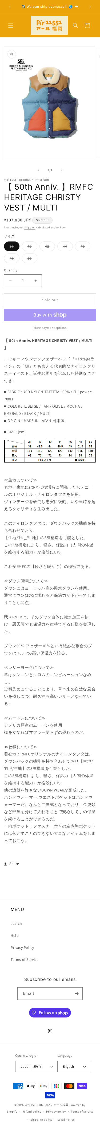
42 (50, 247)
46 (85, 247)
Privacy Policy (22, 947)
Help (15, 935)
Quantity (10, 270)
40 (32, 247)
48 (14, 259)
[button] (11, 25)
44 (68, 247)
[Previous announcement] (10, 7)
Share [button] (14, 863)
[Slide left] (38, 170)
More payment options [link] (50, 328)
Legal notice (65, 1119)
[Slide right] (62, 170)
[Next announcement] (90, 7)
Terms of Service (25, 959)
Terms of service (82, 1111)
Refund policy (31, 1111)
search (16, 923)
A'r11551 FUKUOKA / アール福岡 (47, 1105)
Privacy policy (56, 1111)
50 (32, 259)
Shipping (29, 227)
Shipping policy (41, 1119)
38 (14, 247)
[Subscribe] (76, 993)
